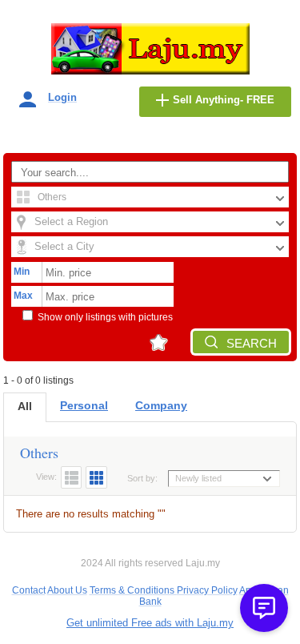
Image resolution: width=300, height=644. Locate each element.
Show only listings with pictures (105, 317)
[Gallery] (96, 477)
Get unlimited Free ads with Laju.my (150, 623)
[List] (71, 477)
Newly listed (198, 478)
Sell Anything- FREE (223, 100)
